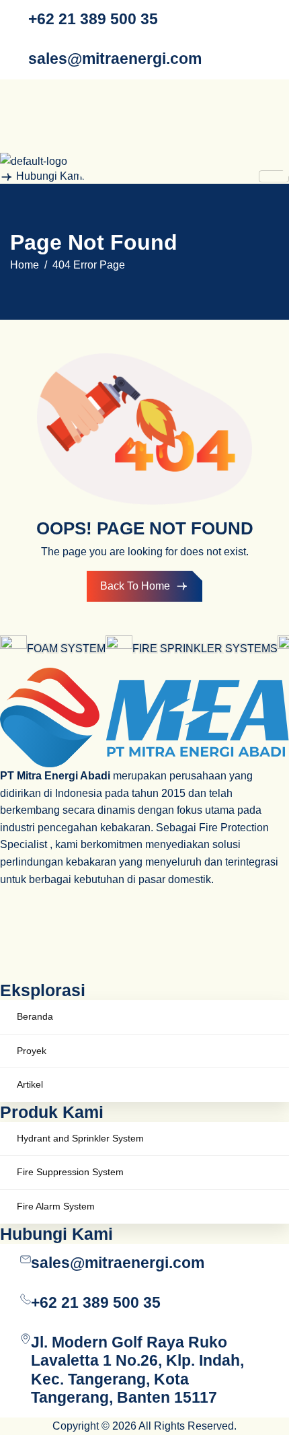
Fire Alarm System (56, 1206)
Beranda (35, 1016)
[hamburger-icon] (274, 176)
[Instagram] (144, 84)
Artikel (30, 1084)
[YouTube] (144, 133)
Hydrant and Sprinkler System (80, 1138)
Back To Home (135, 586)
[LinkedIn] (144, 109)
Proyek (31, 1050)
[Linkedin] (144, 927)
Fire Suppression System (70, 1171)
